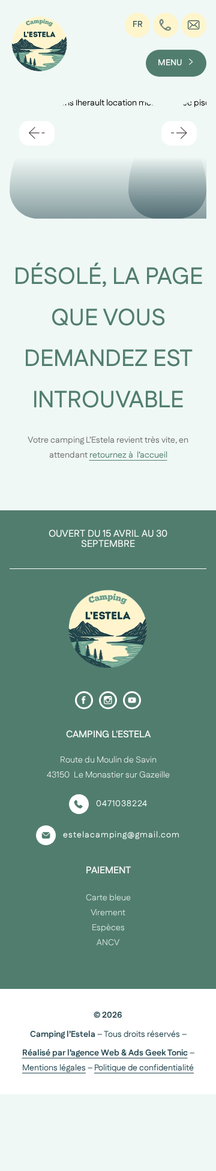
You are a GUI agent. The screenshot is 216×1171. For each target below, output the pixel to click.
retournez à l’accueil (128, 455)
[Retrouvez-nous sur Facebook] (84, 700)
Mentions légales (54, 1068)
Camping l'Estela (108, 735)
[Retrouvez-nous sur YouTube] (132, 700)
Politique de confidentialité (144, 1068)
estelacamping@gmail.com (121, 835)
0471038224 (122, 804)
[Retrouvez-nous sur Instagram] (108, 700)
